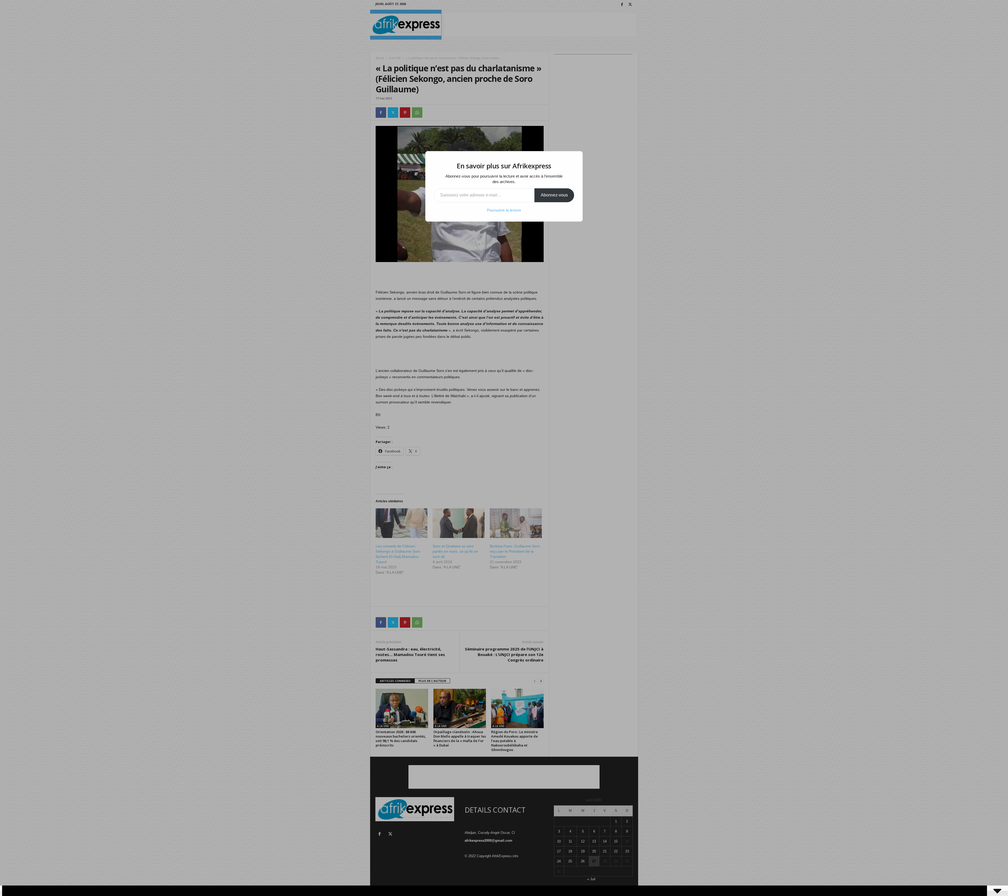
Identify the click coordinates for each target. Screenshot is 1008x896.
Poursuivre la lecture (504, 210)
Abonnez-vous (554, 195)
